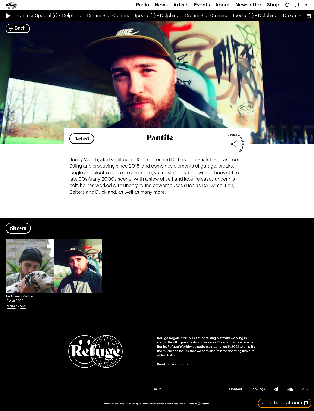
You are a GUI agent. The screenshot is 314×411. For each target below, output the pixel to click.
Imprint (107, 404)
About (222, 5)
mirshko (160, 404)
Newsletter (248, 5)
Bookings (257, 389)
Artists (180, 5)
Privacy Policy (118, 404)
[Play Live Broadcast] (7, 15)
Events (202, 5)
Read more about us (172, 364)
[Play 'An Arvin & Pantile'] (54, 266)
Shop (273, 5)
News (161, 5)
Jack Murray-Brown (176, 404)
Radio (142, 5)
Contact (235, 389)
